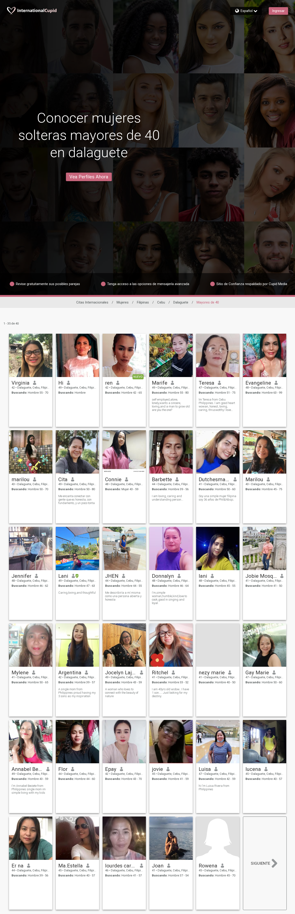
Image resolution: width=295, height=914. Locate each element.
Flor (63, 769)
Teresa (206, 383)
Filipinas (143, 302)
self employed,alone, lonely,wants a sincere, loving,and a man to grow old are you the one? (171, 405)
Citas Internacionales (92, 302)
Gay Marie (257, 672)
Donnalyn (163, 576)
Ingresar (278, 11)
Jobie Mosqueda (261, 576)
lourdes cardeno (121, 866)
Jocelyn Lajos (121, 672)
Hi (60, 383)
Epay (110, 769)
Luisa (205, 769)
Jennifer (21, 576)
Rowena (208, 866)
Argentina (69, 672)
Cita (63, 479)
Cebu (161, 302)
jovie (157, 769)
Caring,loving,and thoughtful (77, 592)
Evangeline (258, 383)
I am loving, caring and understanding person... (167, 497)
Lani (63, 576)
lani (203, 576)
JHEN (111, 576)
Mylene (20, 672)
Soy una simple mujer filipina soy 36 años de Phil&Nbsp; (217, 497)
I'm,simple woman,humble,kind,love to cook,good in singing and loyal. (169, 598)
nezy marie (212, 672)
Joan (158, 866)
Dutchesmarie (214, 479)
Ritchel (160, 672)
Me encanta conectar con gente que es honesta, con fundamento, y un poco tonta (76, 499)
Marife (159, 383)
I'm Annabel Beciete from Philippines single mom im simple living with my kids (29, 789)
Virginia (21, 383)
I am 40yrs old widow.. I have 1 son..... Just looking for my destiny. (170, 692)
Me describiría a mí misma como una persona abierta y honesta (123, 596)
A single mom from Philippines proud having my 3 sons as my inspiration (77, 692)
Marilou (254, 479)
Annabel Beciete (27, 769)
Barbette (162, 479)
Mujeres (123, 302)
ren (109, 383)
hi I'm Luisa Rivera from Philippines (214, 787)
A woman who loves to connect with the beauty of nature (121, 692)
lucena (253, 769)
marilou (21, 479)
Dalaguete (180, 302)
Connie (113, 479)
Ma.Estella (70, 866)
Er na (18, 866)
